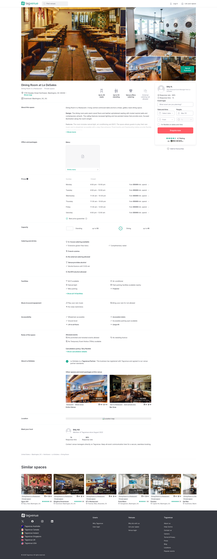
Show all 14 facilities (75, 293)
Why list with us (134, 523)
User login (96, 527)
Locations (167, 547)
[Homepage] (29, 3)
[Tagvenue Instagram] (42, 521)
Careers (167, 534)
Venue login (132, 530)
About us (167, 523)
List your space (133, 527)
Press (166, 541)
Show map (28, 95)
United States (25, 454)
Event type (162, 101)
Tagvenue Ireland (32, 533)
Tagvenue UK (30, 540)
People (179, 109)
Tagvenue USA (31, 543)
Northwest (47, 454)
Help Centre (168, 527)
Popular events (169, 551)
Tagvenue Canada (32, 530)
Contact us (168, 530)
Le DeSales (30, 361)
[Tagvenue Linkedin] (52, 521)
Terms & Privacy (169, 537)
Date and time (163, 109)
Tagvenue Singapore (33, 536)
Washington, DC (37, 454)
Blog (165, 544)
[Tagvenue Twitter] (22, 521)
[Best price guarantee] (86, 218)
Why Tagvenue (98, 523)
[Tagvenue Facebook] (32, 521)
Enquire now (175, 130)
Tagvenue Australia (32, 526)
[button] (55, 3)
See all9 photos (187, 69)
